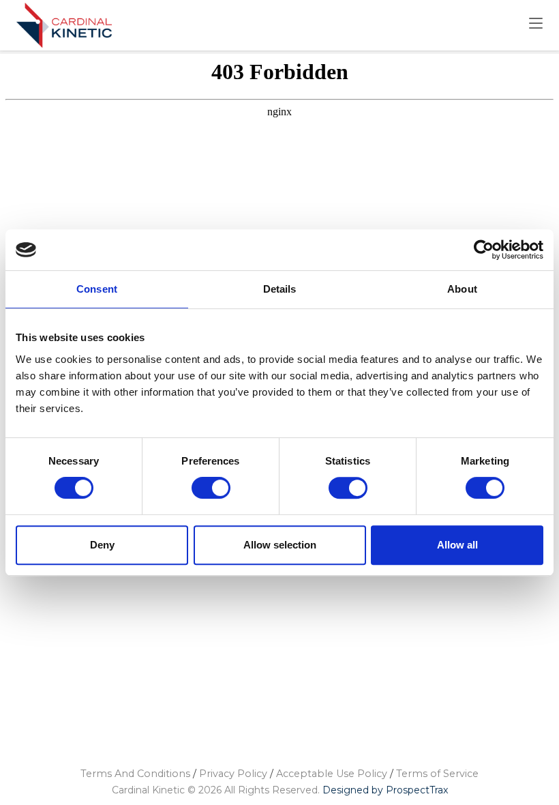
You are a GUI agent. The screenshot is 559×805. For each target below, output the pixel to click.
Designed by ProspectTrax (385, 790)
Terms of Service (437, 773)
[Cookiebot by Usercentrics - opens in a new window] (483, 249)
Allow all (457, 545)
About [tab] (462, 289)
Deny (102, 545)
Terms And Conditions (135, 773)
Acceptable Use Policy (331, 773)
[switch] (211, 488)
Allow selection (279, 545)
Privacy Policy (233, 773)
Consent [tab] (96, 289)
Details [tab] (280, 289)
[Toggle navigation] (536, 24)
